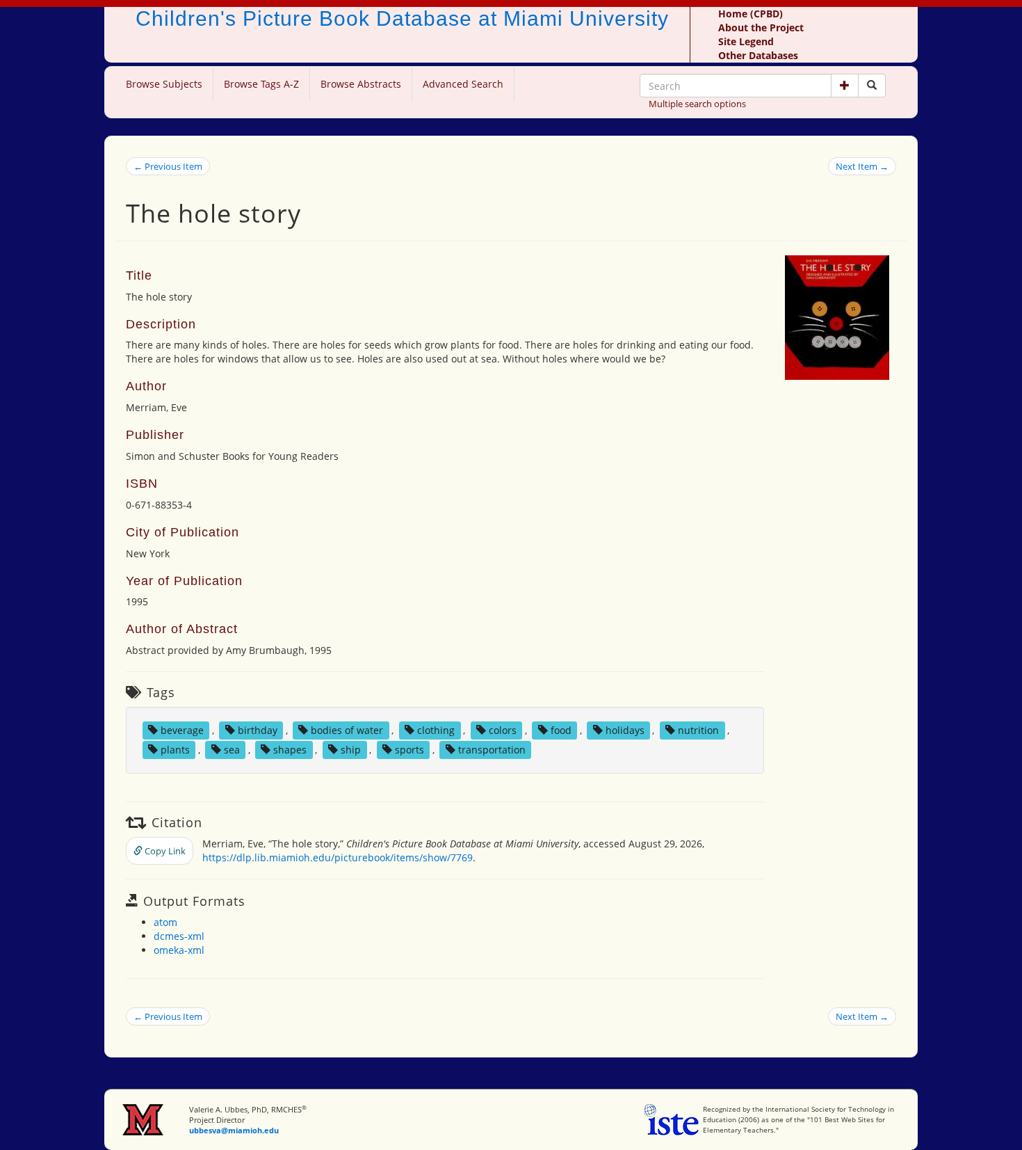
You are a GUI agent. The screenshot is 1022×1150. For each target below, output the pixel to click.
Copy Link (164, 851)
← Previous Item (167, 166)
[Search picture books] (872, 85)
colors (503, 730)
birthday (257, 730)
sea (232, 749)
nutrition (698, 730)
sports (409, 749)
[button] (845, 85)
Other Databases (758, 55)
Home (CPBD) (750, 13)
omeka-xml (179, 950)
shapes (290, 749)
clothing (436, 730)
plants (175, 749)
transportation (492, 749)
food (561, 730)
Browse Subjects (164, 83)
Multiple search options (697, 103)
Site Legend (746, 41)
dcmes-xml (179, 936)
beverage (182, 730)
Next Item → (862, 166)
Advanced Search (463, 83)
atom (165, 922)
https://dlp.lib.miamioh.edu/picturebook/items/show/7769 (337, 857)
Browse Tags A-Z (261, 83)
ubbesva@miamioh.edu (234, 1130)
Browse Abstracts (361, 83)
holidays (625, 730)
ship (351, 749)
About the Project (761, 27)
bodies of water (347, 730)
